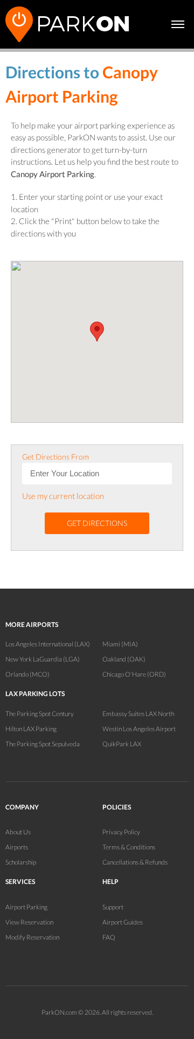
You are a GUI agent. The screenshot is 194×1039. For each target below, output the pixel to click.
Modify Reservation (32, 937)
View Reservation (29, 922)
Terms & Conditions (128, 847)
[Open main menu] (178, 24)
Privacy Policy (121, 832)
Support (112, 907)
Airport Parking (26, 907)
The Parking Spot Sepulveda (42, 744)
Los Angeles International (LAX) (47, 644)
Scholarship (20, 862)
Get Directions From (55, 456)
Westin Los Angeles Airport (139, 729)
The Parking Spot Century (39, 714)
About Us (18, 832)
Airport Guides (122, 922)
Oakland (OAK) (124, 659)
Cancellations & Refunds (135, 862)
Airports (16, 847)
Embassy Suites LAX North (138, 714)
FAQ (108, 937)
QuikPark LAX (121, 744)
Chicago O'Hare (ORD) (134, 674)
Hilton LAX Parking (31, 729)
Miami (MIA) (120, 644)
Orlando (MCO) (27, 674)
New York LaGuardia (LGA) (42, 659)
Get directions (97, 523)
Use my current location (63, 496)
